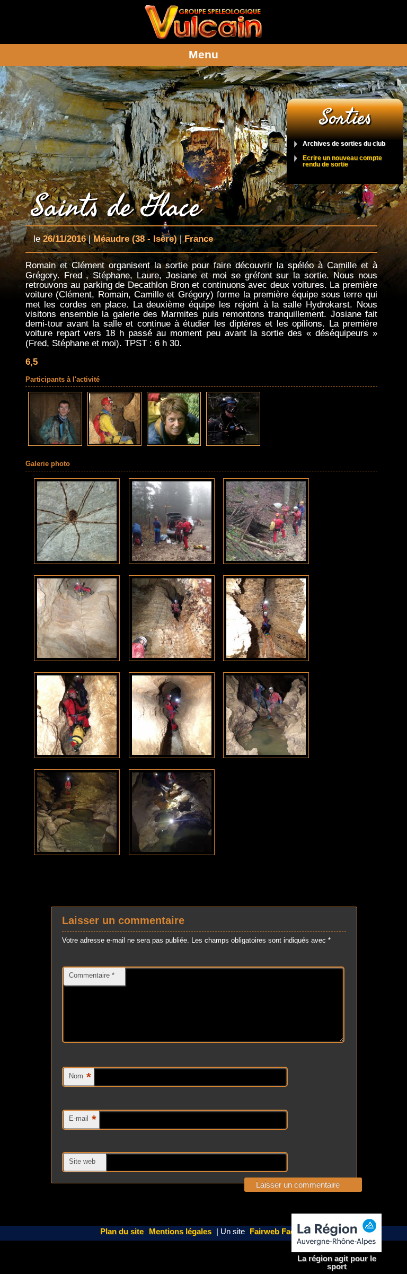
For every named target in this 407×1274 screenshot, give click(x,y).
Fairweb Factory (279, 1231)
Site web (82, 1161)
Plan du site (122, 1231)
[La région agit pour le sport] (336, 1233)
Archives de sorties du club (344, 143)
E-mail (82, 1119)
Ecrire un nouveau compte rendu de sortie (342, 161)
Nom (80, 1077)
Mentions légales (180, 1231)
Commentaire (91, 975)
